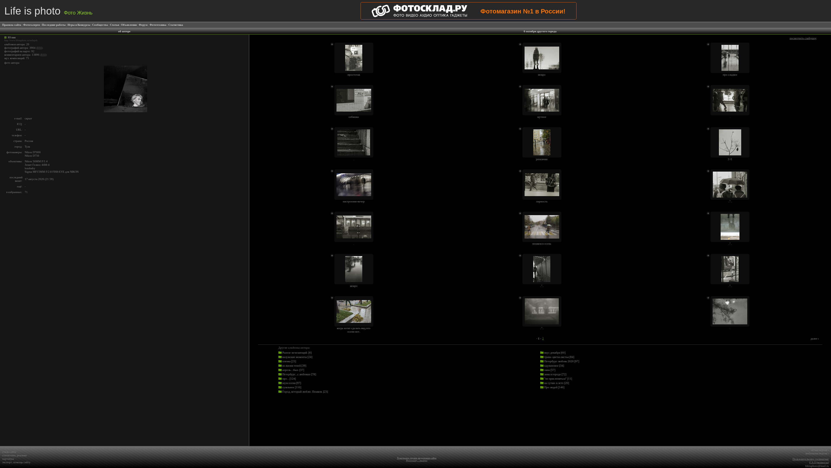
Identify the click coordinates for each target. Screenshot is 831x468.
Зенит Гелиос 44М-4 (37, 164)
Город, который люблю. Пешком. (302, 391)
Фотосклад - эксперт (416, 460)
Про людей (550, 387)
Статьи (114, 24)
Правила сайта (11, 24)
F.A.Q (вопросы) (819, 462)
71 (26, 192)
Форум (143, 24)
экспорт (7, 462)
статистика (9, 455)
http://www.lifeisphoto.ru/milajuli (20, 40)
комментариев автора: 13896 (21, 54)
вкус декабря (552, 352)
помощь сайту (22, 462)
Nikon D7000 (33, 152)
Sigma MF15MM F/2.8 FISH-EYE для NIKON (52, 171)
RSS (39, 47)
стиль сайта (9, 451)
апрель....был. (290, 370)
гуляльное (288, 387)
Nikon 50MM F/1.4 (36, 161)
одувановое (551, 365)
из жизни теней (291, 365)
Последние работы (54, 24)
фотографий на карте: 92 (19, 51)
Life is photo (48, 11)
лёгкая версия (820, 450)
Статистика (175, 24)
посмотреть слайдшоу (803, 38)
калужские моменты (294, 357)
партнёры (8, 458)
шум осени (289, 383)
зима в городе (552, 374)
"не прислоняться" (555, 378)
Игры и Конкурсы (79, 24)
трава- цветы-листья (556, 357)
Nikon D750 (32, 155)
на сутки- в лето (554, 383)
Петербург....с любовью (296, 374)
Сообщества (100, 24)
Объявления (129, 24)
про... (285, 378)
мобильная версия (817, 453)
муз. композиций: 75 (16, 58)
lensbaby (30, 168)
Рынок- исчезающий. (295, 352)
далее (815, 338)
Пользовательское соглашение (810, 459)
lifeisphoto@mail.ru (817, 466)
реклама (22, 455)
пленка (286, 361)
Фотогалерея (31, 24)
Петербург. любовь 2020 (559, 361)
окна (547, 370)
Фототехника (158, 24)
